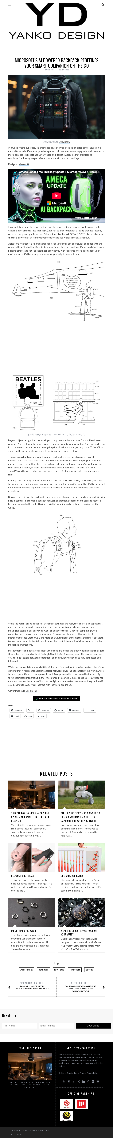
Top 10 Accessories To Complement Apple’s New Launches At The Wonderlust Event (80, 986)
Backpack (43, 969)
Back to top (15, 1134)
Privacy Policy (92, 1073)
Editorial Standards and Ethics (72, 1073)
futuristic (59, 969)
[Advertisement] (56, 47)
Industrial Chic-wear (23, 930)
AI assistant (26, 969)
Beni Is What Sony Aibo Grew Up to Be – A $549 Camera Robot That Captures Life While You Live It (80, 816)
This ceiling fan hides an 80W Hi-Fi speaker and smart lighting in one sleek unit (31, 816)
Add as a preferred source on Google (58, 699)
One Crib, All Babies (72, 875)
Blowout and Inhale (22, 875)
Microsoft (24, 164)
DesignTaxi (64, 141)
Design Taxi (31, 690)
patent (89, 969)
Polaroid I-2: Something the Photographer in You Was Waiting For (32, 985)
